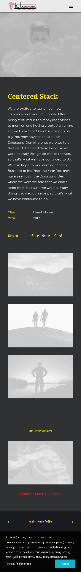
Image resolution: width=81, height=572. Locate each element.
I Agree (64, 563)
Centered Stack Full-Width (40, 494)
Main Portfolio (40, 521)
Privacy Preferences (18, 563)
